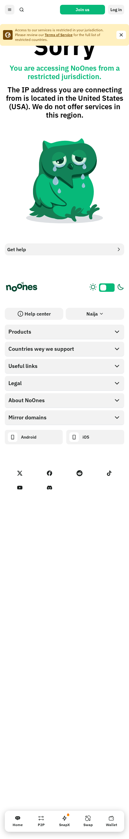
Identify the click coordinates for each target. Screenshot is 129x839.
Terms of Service (59, 34)
